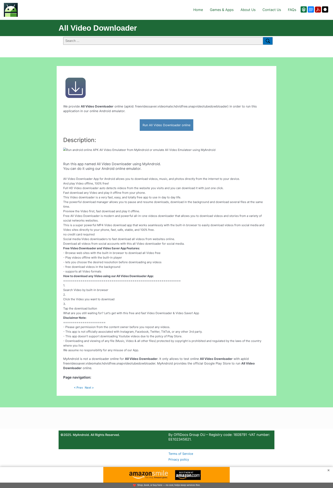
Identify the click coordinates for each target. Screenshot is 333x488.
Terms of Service (180, 454)
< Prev (78, 387)
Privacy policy (178, 459)
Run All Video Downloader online (166, 125)
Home (198, 10)
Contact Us (271, 10)
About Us (248, 10)
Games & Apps (222, 10)
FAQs (292, 10)
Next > (89, 387)
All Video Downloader (98, 28)
